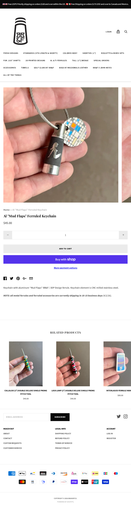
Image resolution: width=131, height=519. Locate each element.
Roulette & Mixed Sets (112, 53)
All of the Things (12, 75)
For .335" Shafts (11, 60)
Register (111, 438)
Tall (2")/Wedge (80, 60)
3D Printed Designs (35, 60)
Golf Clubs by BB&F (44, 67)
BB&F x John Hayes (102, 67)
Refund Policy (62, 438)
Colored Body (70, 53)
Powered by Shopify (65, 502)
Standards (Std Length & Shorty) (40, 53)
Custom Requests (12, 443)
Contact (7, 438)
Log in (110, 433)
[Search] (126, 32)
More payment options (65, 268)
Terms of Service (63, 443)
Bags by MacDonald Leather (73, 67)
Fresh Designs (10, 53)
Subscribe (60, 417)
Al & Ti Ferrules (58, 60)
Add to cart (65, 248)
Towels (25, 67)
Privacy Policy (62, 448)
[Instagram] (125, 417)
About (6, 433)
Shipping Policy (63, 433)
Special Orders (101, 60)
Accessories (9, 67)
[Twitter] (119, 417)
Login (109, 31)
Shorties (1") (89, 53)
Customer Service (12, 448)
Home (6, 210)
